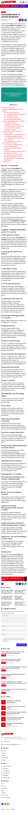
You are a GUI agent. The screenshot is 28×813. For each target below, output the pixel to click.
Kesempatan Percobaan (12, 128)
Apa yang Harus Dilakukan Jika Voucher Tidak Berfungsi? (13, 145)
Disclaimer (4, 788)
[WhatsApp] (25, 584)
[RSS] (8, 804)
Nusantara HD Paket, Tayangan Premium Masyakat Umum (15, 718)
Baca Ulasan (8, 133)
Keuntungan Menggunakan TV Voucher (13, 121)
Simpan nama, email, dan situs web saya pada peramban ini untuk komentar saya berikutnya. (14, 639)
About (2, 783)
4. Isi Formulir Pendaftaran (12, 118)
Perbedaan (5, 775)
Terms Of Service (5, 797)
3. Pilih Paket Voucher (10, 116)
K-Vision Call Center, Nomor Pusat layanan (16, 707)
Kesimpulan (6, 161)
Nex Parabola (4, 758)
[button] (21, 2)
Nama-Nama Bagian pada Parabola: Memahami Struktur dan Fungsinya (20, 592)
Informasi (4, 692)
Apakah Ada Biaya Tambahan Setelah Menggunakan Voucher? (13, 155)
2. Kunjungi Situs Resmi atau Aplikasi (15, 114)
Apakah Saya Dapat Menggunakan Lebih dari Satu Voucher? (14, 152)
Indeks (2, 790)
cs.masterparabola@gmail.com (12, 744)
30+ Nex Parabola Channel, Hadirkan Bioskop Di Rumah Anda (17, 712)
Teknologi (4, 12)
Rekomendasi (6, 777)
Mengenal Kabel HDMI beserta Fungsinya (15, 724)
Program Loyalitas (10, 129)
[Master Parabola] (9, 2)
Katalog (3, 793)
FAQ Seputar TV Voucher (9, 143)
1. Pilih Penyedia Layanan (11, 112)
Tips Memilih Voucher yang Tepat (12, 131)
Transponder (6, 770)
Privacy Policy (4, 795)
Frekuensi (5, 768)
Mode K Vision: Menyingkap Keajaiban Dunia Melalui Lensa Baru (20, 598)
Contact (3, 786)
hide (17, 105)
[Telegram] (22, 584)
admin (2, 19)
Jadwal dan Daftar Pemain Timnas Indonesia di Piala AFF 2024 (20, 603)
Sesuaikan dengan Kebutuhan (13, 136)
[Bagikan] (25, 20)
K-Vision (3, 755)
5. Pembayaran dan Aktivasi (12, 119)
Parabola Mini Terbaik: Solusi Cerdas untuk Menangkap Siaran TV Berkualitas (7, 592)
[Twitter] (19, 584)
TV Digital (3, 760)
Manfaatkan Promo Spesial (12, 141)
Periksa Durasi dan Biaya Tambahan (15, 134)
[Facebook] (17, 584)
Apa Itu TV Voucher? (8, 107)
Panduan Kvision (7, 766)
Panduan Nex (6, 773)
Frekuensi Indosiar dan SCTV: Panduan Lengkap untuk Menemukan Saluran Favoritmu (6, 603)
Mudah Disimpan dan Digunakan (14, 126)
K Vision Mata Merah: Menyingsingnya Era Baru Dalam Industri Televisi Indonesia (6, 598)
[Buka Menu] (23, 2)
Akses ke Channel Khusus (12, 124)
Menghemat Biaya (10, 123)
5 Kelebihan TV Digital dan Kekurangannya (14, 701)
